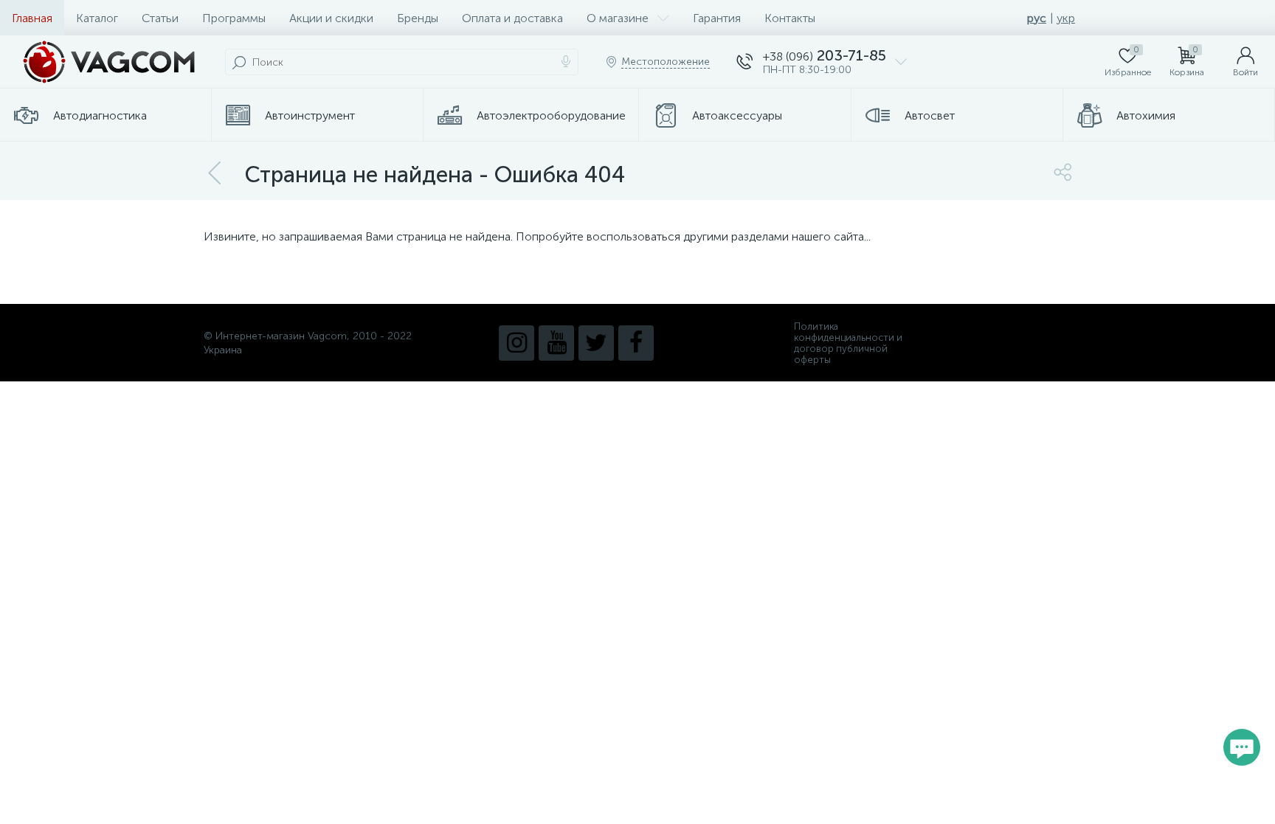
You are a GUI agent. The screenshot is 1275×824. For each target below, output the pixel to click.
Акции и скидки (331, 18)
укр (1066, 18)
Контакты (789, 18)
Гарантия (717, 18)
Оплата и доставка (512, 18)
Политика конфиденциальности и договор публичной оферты (848, 343)
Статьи (160, 18)
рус (1036, 18)
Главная (32, 18)
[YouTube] (556, 343)
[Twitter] (596, 343)
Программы (234, 18)
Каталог (97, 18)
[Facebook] (636, 343)
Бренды (417, 18)
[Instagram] (516, 343)
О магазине (618, 18)
